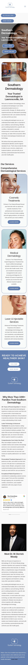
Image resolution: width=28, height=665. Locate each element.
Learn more (14, 659)
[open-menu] (25, 6)
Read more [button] (6, 509)
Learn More (14, 222)
